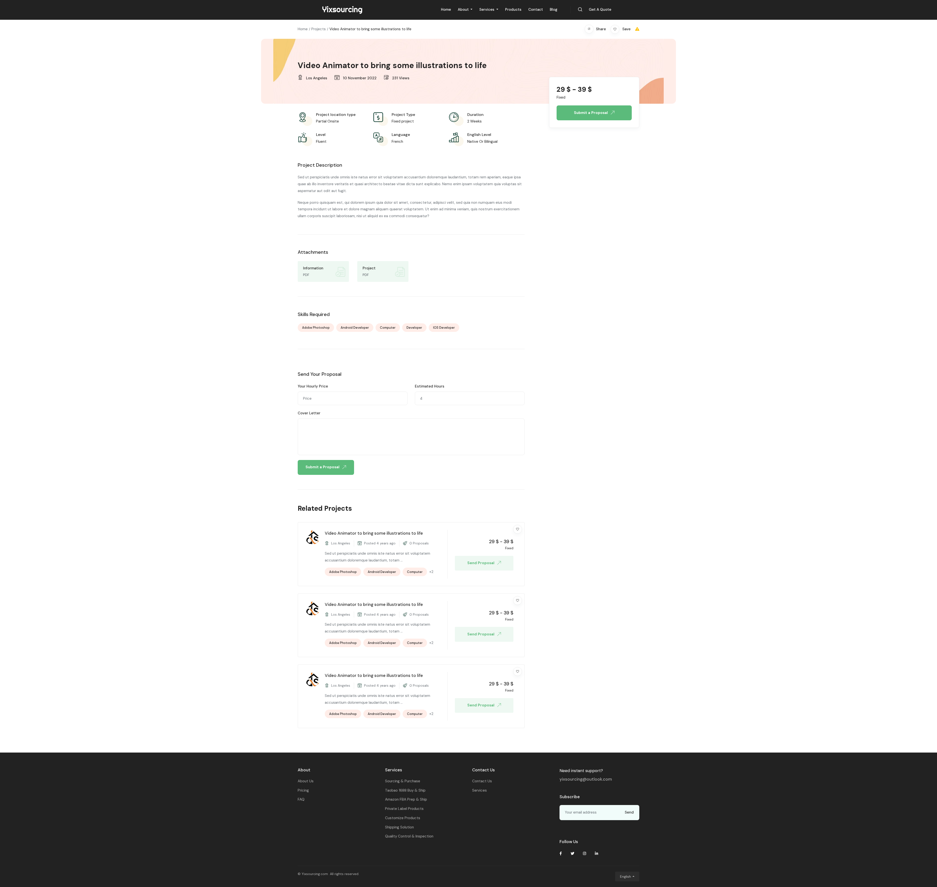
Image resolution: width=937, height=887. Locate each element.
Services (487, 9)
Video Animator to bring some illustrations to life (374, 533)
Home (446, 9)
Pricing (303, 790)
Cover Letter (309, 413)
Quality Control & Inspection (409, 836)
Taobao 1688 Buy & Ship (405, 790)
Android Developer (355, 328)
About (464, 9)
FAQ (301, 799)
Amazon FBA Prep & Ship (406, 799)
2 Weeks (474, 121)
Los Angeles (316, 78)
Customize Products (402, 818)
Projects (318, 29)
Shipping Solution (399, 827)
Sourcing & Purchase (402, 781)
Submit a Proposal (323, 467)
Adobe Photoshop (316, 328)
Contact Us (482, 781)
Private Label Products (404, 808)
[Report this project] (637, 29)
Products (513, 9)
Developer (414, 328)
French (397, 141)
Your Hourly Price (313, 386)
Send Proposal (481, 563)
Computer (388, 328)
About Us (306, 781)
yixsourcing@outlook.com (586, 779)
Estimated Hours (429, 386)
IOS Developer (444, 328)
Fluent (321, 141)
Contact (535, 9)
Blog (553, 9)
